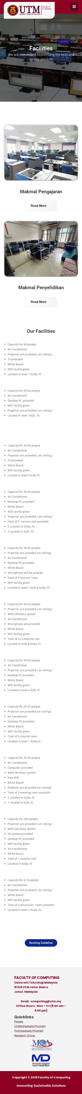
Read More (40, 205)
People (18, 1021)
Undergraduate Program (30, 1026)
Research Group (24, 1035)
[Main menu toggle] (74, 6)
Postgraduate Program (28, 1030)
